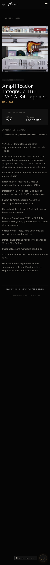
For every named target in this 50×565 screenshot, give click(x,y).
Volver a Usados (12, 18)
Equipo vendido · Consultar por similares (25, 289)
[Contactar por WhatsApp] (43, 558)
